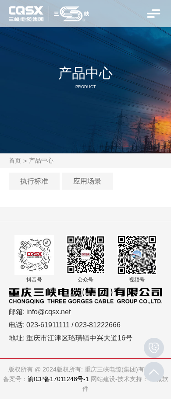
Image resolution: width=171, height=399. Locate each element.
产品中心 (41, 160)
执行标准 (34, 181)
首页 (15, 160)
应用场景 (87, 181)
